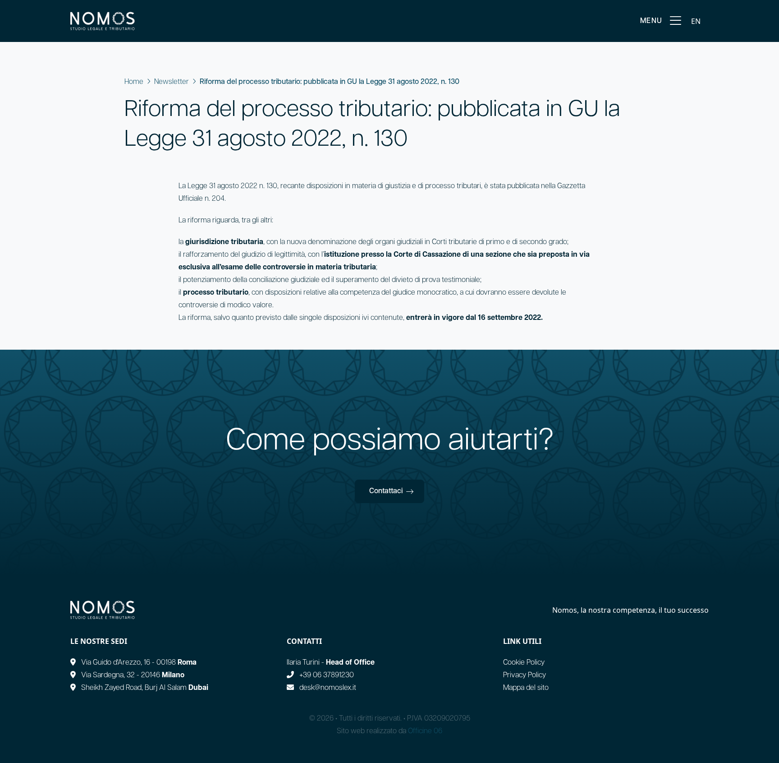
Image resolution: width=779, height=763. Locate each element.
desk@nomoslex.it (327, 688)
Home (133, 82)
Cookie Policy (524, 662)
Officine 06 (425, 731)
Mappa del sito (526, 688)
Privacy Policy (524, 675)
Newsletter (171, 82)
